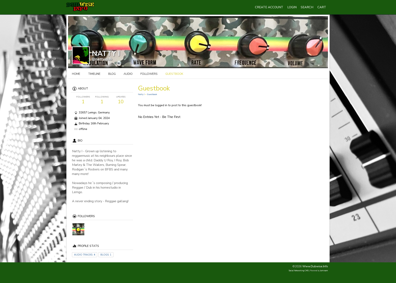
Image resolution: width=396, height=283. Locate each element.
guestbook (174, 74)
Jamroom (324, 270)
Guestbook (152, 94)
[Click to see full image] (198, 42)
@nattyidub (102, 59)
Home (76, 74)
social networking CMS (299, 270)
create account (269, 7)
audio (128, 74)
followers (149, 74)
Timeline (94, 74)
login (292, 7)
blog (112, 74)
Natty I (141, 94)
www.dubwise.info (315, 266)
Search (307, 7)
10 (120, 100)
